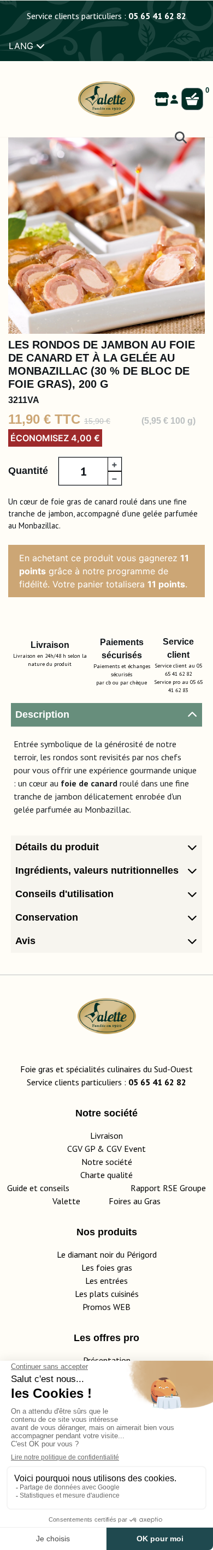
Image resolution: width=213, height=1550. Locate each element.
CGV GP (81, 1148)
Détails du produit (57, 847)
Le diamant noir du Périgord (107, 1254)
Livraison (106, 1135)
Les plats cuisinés (107, 1293)
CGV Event (126, 1148)
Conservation (46, 917)
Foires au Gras (135, 1200)
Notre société (106, 1161)
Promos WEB (106, 1306)
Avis (25, 940)
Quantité (28, 470)
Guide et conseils (38, 1187)
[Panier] (192, 99)
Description (42, 714)
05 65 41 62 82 (157, 15)
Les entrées (106, 1280)
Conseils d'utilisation (64, 893)
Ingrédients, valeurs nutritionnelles (97, 870)
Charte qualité (106, 1174)
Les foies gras (106, 1267)
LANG (22, 45)
